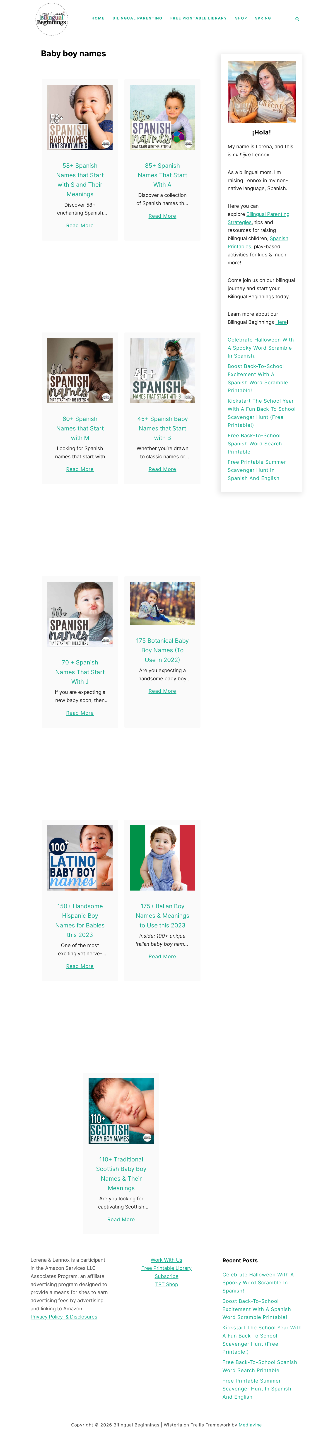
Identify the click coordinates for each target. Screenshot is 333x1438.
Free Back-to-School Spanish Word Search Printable (255, 443)
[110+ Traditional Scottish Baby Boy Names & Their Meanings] (121, 1111)
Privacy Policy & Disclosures (64, 1317)
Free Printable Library (166, 1268)
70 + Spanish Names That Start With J (80, 672)
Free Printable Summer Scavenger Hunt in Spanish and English (257, 470)
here (281, 322)
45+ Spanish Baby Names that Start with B (162, 428)
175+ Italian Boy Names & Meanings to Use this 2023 (162, 916)
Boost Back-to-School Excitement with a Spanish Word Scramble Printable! (256, 1309)
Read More (80, 226)
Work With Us (166, 1260)
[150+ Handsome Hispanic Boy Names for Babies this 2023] (80, 858)
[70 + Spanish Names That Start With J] (80, 614)
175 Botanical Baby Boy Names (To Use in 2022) (162, 650)
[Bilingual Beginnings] (52, 19)
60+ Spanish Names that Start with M (80, 428)
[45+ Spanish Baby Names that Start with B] (162, 370)
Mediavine (250, 1425)
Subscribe (167, 1276)
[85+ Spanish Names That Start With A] (162, 117)
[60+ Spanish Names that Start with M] (80, 370)
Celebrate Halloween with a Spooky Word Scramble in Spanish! (261, 348)
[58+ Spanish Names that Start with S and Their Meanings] (80, 117)
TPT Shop (166, 1284)
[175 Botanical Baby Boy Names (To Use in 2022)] (162, 603)
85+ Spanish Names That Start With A (162, 175)
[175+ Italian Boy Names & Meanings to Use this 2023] (162, 858)
